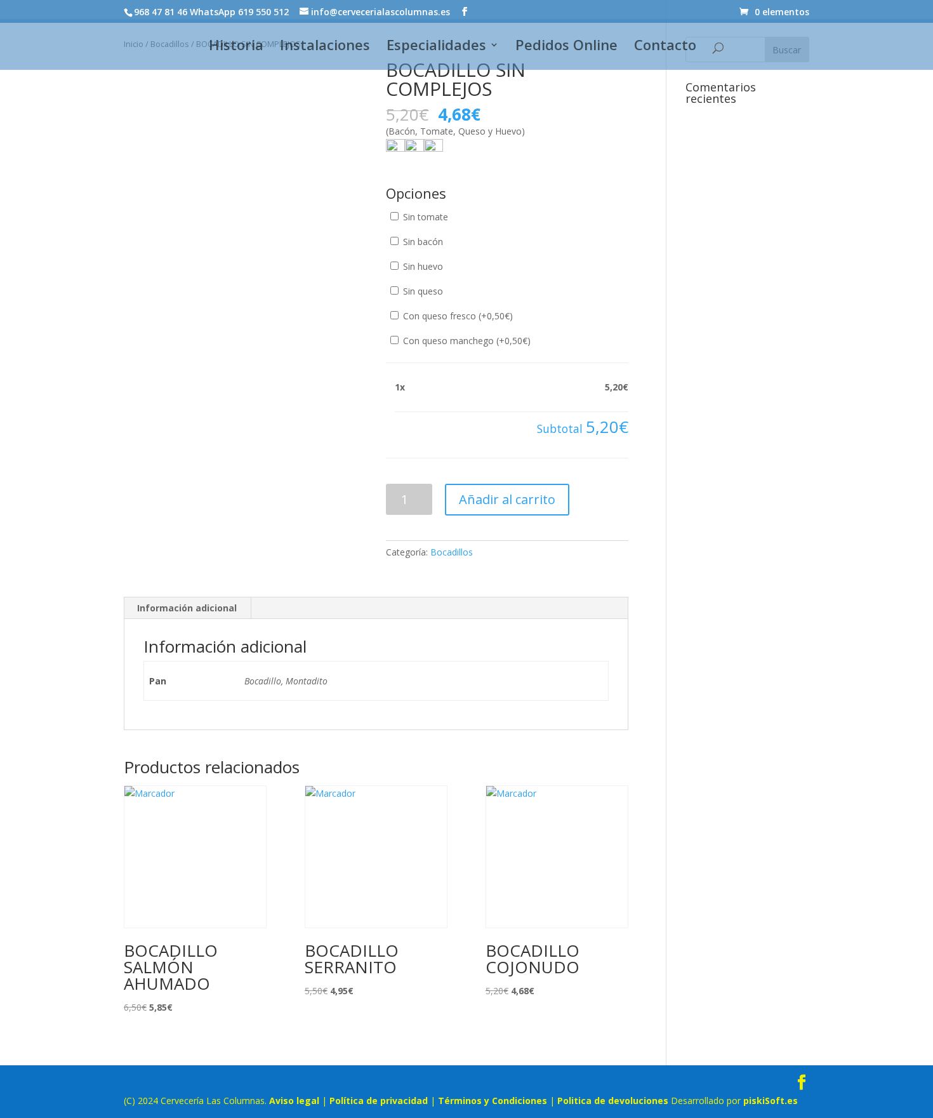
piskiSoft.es (770, 1101)
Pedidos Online (566, 47)
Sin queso (421, 291)
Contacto (665, 47)
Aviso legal (294, 1101)
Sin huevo (421, 266)
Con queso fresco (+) (456, 316)
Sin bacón (421, 242)
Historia (236, 47)
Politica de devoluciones (612, 1101)
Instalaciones (325, 47)
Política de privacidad (378, 1101)
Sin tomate (424, 217)
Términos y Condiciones (492, 1101)
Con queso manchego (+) (465, 341)
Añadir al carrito (507, 499)
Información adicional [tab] (187, 608)
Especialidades (436, 47)
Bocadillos (451, 552)
